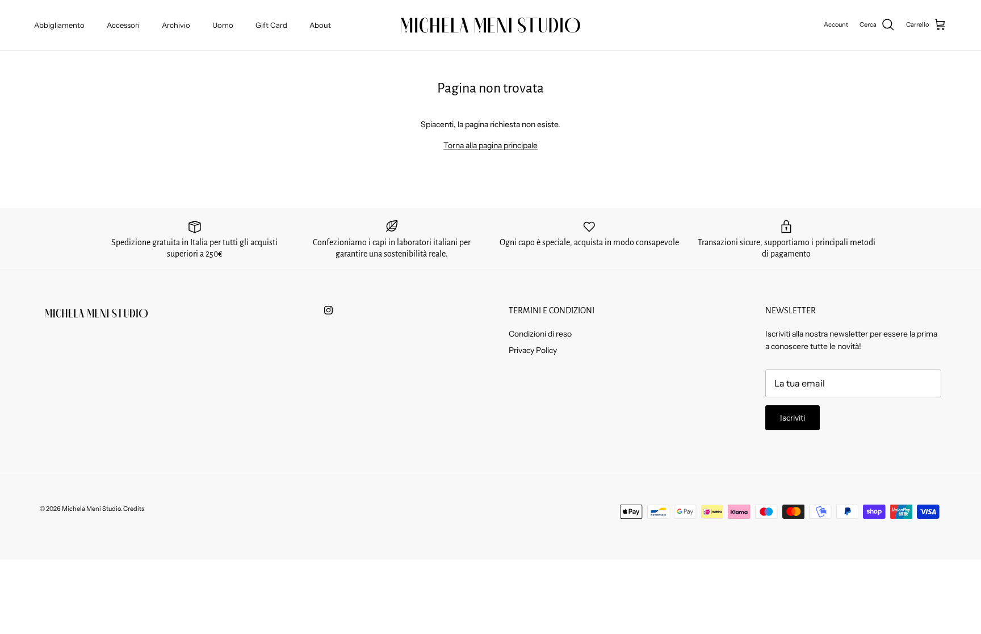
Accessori (123, 25)
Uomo (222, 25)
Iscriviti (792, 418)
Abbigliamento (59, 25)
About (320, 25)
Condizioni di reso (540, 334)
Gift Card (271, 25)
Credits (133, 509)
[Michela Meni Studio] (490, 25)
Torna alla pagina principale (490, 145)
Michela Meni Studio (91, 509)
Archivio (176, 25)
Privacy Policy (533, 350)
